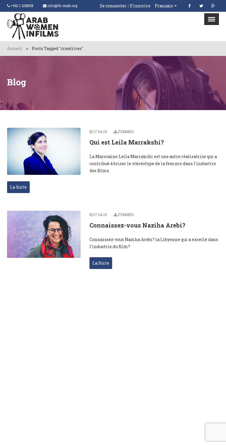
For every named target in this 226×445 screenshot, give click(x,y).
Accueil (14, 48)
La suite (18, 187)
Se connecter (113, 6)
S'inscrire (140, 6)
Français (164, 6)
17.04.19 (100, 131)
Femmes (126, 131)
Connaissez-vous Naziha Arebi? (137, 225)
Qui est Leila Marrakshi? (126, 142)
